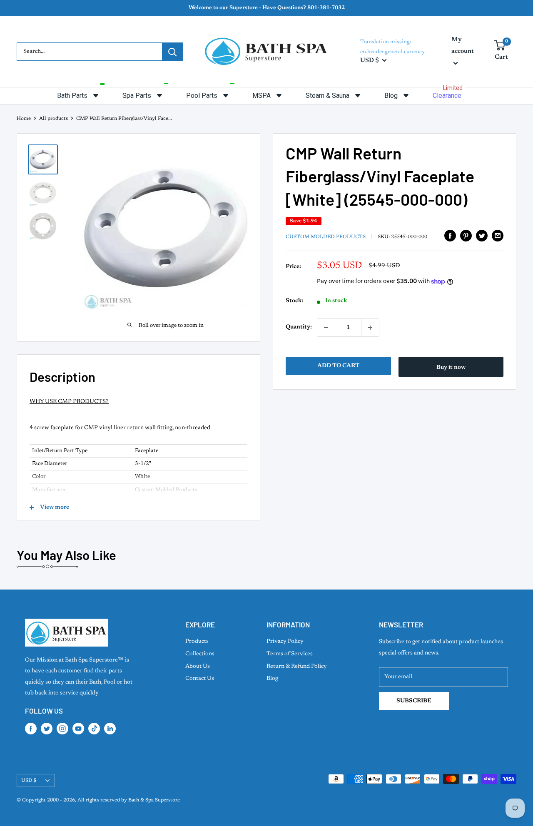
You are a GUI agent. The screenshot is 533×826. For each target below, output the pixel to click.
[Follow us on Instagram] (62, 728)
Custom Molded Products (326, 236)
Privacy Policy (285, 641)
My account (462, 46)
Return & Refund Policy (296, 666)
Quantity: (299, 328)
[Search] (172, 51)
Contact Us (199, 679)
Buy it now (451, 368)
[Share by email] (497, 235)
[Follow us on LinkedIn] (110, 728)
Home (24, 118)
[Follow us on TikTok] (94, 728)
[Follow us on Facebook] (31, 728)
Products (197, 641)
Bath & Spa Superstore (154, 800)
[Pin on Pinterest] (466, 235)
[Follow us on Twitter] (46, 728)
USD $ (28, 780)
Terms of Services (289, 654)
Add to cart (338, 366)
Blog (272, 679)
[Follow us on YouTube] (78, 728)
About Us (197, 666)
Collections (199, 654)
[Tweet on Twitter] (482, 235)
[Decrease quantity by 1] (326, 327)
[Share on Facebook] (450, 235)
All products (53, 118)
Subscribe (413, 701)
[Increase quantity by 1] (370, 327)
